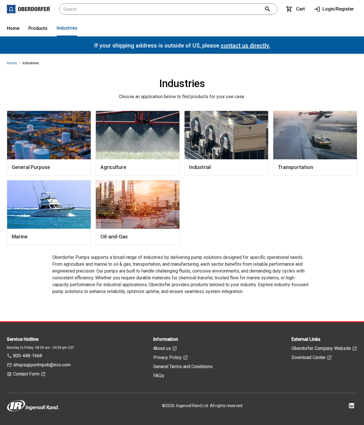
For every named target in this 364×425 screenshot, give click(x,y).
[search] (267, 9)
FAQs (158, 375)
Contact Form (26, 374)
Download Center (308, 357)
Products (37, 28)
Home (13, 28)
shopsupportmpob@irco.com (42, 365)
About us (162, 348)
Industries (67, 28)
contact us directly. (245, 45)
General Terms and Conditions (183, 366)
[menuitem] (13, 29)
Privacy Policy (167, 357)
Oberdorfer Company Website (321, 348)
